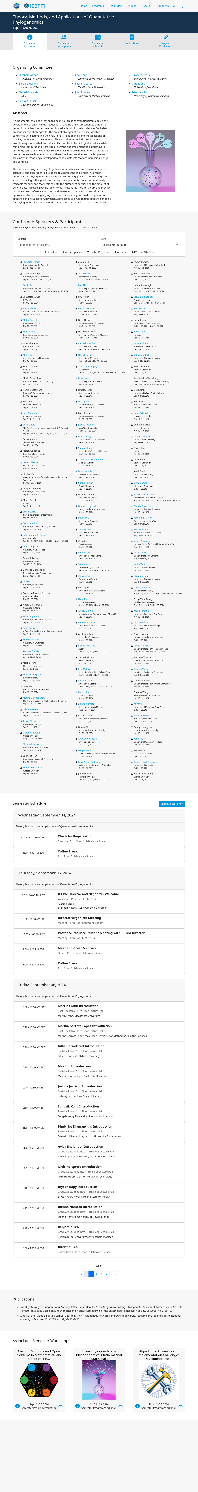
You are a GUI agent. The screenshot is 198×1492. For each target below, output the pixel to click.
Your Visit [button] (116, 6)
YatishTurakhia (141, 610)
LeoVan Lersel (27, 101)
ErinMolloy (84, 668)
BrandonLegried (87, 506)
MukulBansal (30, 320)
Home (83, 6)
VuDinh (27, 581)
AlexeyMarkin (85, 610)
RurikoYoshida (141, 715)
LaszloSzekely (141, 552)
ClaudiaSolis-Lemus (144, 506)
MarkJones (84, 401)
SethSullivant (141, 529)
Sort (103, 238)
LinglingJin (84, 378)
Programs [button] (98, 6)
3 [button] (101, 1274)
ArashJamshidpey (87, 366)
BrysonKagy (84, 436)
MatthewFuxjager (32, 674)
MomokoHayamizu (33, 767)
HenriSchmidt (141, 413)
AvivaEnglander (31, 616)
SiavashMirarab (28, 92)
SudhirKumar (85, 482)
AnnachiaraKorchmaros (90, 459)
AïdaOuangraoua (87, 738)
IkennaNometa (86, 703)
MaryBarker (29, 331)
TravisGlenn (29, 721)
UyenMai (83, 599)
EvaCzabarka (30, 523)
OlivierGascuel (31, 709)
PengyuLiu (84, 552)
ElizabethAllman (28, 75)
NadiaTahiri (140, 564)
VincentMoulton (86, 680)
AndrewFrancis (31, 651)
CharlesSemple (142, 436)
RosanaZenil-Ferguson (145, 762)
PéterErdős (29, 628)
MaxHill (82, 285)
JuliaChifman (30, 413)
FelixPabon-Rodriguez (89, 762)
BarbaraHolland (28, 83)
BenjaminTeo (141, 575)
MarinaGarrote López (34, 697)
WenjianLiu (84, 564)
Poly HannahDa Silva (34, 534)
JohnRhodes (82, 92)
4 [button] (107, 1274)
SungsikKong (85, 447)
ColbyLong (84, 575)
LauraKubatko (83, 83)
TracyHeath (84, 273)
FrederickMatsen (87, 622)
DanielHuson (85, 354)
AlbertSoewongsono (144, 494)
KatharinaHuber (87, 343)
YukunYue (139, 738)
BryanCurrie (29, 511)
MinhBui (27, 354)
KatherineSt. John (143, 517)
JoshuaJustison (86, 424)
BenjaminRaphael (143, 296)
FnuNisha (83, 692)
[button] (181, 6)
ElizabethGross (140, 75)
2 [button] (96, 1274)
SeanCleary (29, 424)
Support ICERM (166, 6)
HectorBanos (30, 308)
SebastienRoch (140, 92)
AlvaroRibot (140, 331)
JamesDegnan (30, 546)
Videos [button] (132, 6)
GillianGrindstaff (32, 732)
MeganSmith (141, 482)
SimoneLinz (138, 83)
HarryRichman (141, 343)
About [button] (146, 6)
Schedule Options (171, 804)
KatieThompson (142, 587)
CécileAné (81, 75)
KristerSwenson (142, 541)
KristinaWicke (141, 668)
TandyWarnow (141, 645)
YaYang (138, 703)
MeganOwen (85, 750)
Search (22, 238)
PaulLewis (83, 517)
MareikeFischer (31, 639)
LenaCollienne (30, 462)
